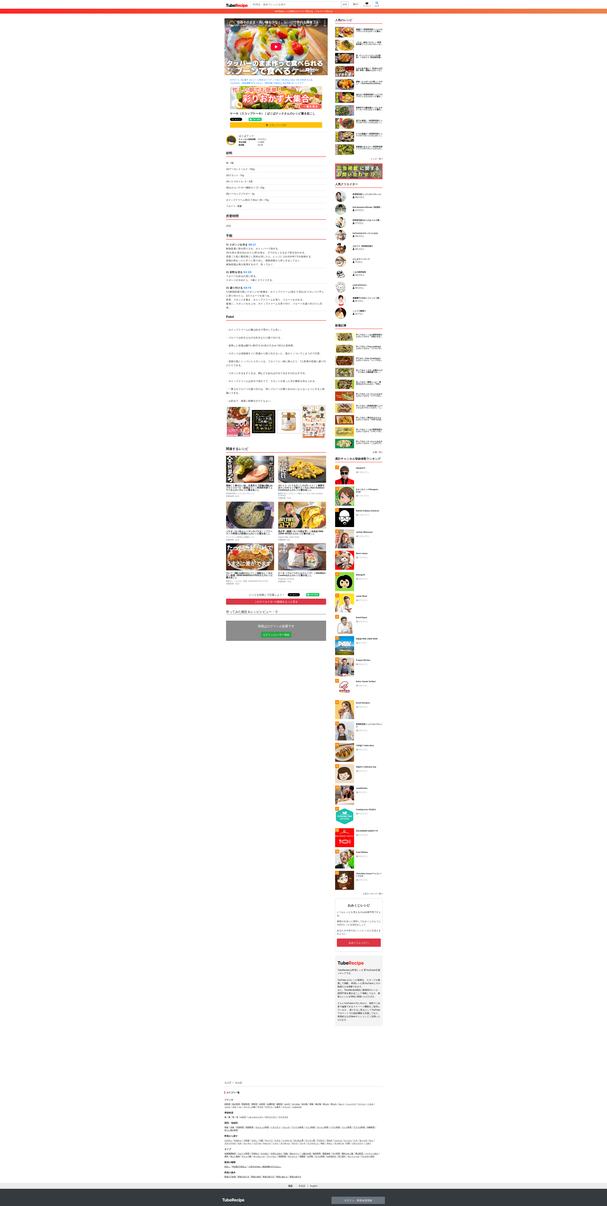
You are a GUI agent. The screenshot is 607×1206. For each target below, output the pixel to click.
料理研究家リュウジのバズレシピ (367, 194)
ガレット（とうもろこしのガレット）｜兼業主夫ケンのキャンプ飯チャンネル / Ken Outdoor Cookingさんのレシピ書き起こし (301, 487)
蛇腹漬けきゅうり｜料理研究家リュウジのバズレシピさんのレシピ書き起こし (369, 148)
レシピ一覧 (376, 158)
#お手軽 (287, 83)
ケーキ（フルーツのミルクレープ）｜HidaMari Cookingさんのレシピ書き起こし (301, 574)
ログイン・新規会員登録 (358, 1200)
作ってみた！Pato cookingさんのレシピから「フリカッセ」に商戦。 (369, 347)
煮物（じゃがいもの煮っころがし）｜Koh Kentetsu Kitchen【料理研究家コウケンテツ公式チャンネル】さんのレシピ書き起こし (369, 82)
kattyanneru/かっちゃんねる (365, 233)
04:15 (247, 287)
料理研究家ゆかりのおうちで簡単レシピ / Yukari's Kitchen (367, 220)
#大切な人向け (288, 80)
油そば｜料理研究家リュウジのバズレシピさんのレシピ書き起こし (369, 95)
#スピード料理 (256, 80)
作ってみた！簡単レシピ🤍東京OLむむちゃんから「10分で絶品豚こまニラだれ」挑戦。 (369, 383)
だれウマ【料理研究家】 (363, 246)
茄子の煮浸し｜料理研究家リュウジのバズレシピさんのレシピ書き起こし (369, 121)
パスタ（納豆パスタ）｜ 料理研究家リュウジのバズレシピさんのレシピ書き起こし (369, 43)
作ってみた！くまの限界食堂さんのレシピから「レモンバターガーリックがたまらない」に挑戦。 (369, 430)
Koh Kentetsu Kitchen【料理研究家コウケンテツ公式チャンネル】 (367, 207)
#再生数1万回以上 (273, 83)
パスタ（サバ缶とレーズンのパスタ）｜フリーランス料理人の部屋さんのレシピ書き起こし (249, 532)
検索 (345, 4)
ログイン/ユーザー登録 (276, 634)
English (313, 1186)
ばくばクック (246, 135)
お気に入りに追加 (278, 125)
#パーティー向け (272, 80)
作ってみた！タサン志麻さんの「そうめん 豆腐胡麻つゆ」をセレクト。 (369, 371)
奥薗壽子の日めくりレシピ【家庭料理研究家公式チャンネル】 (367, 298)
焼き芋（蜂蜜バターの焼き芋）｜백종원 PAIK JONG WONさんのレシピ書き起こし (300, 532)
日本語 (302, 1186)
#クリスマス (297, 83)
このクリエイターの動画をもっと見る (276, 601)
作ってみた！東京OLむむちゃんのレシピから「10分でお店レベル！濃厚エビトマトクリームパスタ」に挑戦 (369, 418)
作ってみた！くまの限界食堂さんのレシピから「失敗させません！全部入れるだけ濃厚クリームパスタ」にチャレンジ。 (369, 336)
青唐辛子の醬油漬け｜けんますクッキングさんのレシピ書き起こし (369, 108)
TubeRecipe (233, 1199)
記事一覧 (377, 452)
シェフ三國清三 (359, 311)
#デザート (235, 80)
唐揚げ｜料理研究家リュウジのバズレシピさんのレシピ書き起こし (369, 30)
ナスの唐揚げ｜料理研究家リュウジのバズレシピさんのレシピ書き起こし (369, 135)
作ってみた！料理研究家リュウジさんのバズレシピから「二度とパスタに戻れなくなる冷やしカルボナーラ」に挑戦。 (369, 407)
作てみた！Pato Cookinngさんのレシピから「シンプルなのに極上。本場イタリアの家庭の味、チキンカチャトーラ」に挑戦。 (369, 359)
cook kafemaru (359, 285)
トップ (227, 1082)
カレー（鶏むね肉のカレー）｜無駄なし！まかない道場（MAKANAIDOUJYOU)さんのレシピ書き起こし (249, 575)
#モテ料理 (301, 80)
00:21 (252, 244)
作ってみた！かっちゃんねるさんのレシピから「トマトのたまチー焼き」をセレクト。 (369, 395)
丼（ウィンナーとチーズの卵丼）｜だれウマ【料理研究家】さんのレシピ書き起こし (369, 56)
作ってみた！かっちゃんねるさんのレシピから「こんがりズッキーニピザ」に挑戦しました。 (369, 442)
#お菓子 (244, 80)
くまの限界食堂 (359, 272)
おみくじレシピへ (359, 942)
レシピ (238, 1082)
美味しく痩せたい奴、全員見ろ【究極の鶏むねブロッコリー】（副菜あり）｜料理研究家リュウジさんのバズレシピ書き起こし (249, 487)
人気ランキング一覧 (372, 893)
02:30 (247, 272)
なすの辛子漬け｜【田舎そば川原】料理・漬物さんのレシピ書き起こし (369, 69)
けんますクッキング (361, 259)
